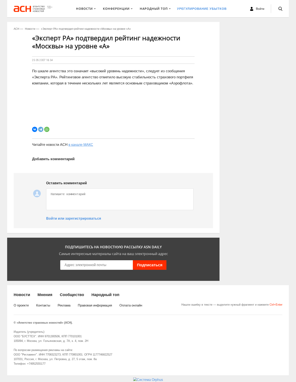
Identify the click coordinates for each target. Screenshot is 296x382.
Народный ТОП (154, 9)
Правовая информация (95, 305)
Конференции (116, 9)
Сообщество (72, 295)
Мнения (44, 295)
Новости (84, 9)
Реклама (64, 305)
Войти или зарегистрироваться (73, 218)
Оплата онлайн (130, 305)
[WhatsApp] (46, 129)
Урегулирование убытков (202, 8)
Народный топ (105, 295)
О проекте (21, 305)
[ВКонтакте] (34, 129)
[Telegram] (40, 129)
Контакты (43, 305)
